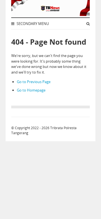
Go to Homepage (31, 90)
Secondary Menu (32, 23)
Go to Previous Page (33, 81)
